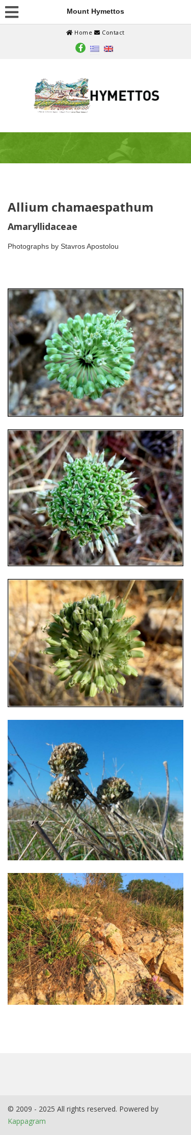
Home (83, 32)
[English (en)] (108, 48)
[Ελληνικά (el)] (94, 48)
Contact (112, 32)
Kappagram (27, 1121)
